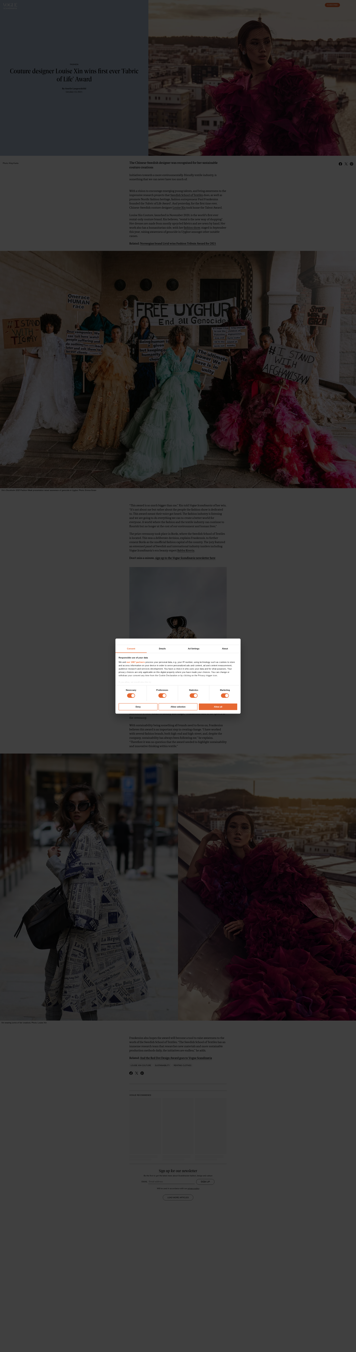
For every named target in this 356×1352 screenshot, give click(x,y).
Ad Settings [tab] (193, 648)
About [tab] (225, 648)
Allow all (218, 707)
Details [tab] (162, 648)
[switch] (162, 695)
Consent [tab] (131, 648)
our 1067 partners (136, 662)
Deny (138, 707)
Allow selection (178, 707)
